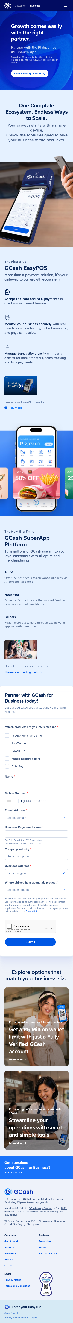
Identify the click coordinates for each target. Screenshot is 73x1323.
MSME (42, 1247)
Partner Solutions (49, 1253)
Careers (9, 1265)
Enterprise (45, 1241)
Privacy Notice (33, 911)
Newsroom (10, 1253)
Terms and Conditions (17, 1286)
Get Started (11, 1241)
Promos (9, 1259)
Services (9, 1247)
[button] (66, 6)
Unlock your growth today (29, 73)
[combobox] (8, 800)
